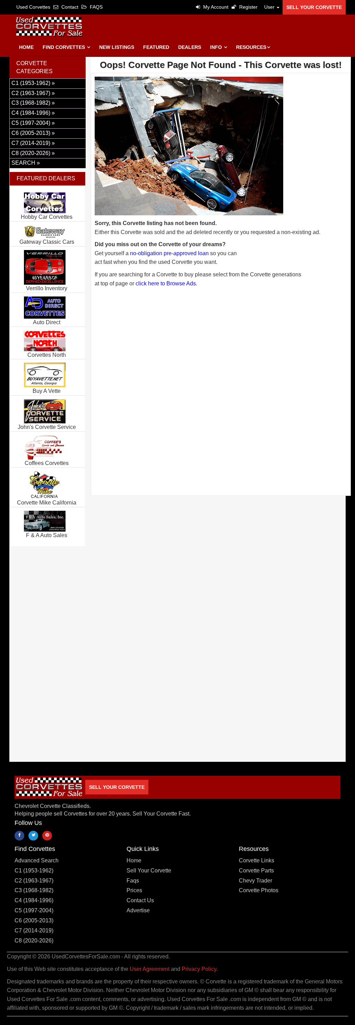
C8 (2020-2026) (34, 941)
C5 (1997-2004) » (33, 123)
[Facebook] (19, 836)
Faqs (133, 881)
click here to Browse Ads (166, 283)
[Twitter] (33, 836)
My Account (215, 7)
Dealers (189, 47)
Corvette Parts (256, 870)
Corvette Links (256, 860)
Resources (251, 47)
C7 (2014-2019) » (33, 143)
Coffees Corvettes (47, 463)
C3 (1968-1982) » (33, 103)
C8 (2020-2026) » (33, 153)
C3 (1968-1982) (34, 890)
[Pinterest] (47, 836)
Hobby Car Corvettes (46, 217)
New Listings (116, 47)
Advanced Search (37, 860)
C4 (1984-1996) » (33, 113)
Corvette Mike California (46, 503)
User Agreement (150, 969)
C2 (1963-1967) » (33, 93)
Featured (156, 47)
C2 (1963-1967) (34, 881)
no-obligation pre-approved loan (169, 253)
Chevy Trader (255, 881)
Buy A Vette (47, 391)
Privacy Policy (199, 969)
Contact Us (140, 900)
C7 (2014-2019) (34, 930)
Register (248, 7)
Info (216, 47)
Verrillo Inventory (46, 288)
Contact (69, 7)
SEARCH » (25, 163)
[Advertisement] (221, 366)
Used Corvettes (33, 7)
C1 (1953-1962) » (33, 83)
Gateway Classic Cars (46, 242)
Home (26, 47)
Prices (134, 890)
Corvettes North (46, 355)
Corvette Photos (258, 890)
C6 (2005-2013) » (33, 133)
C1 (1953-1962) (34, 870)
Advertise (138, 910)
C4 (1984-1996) (34, 900)
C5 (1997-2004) (34, 910)
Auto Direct (46, 322)
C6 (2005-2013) (34, 920)
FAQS (95, 7)
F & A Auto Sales (46, 535)
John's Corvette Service (47, 427)
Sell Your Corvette (314, 7)
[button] (270, 7)
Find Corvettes (64, 47)
